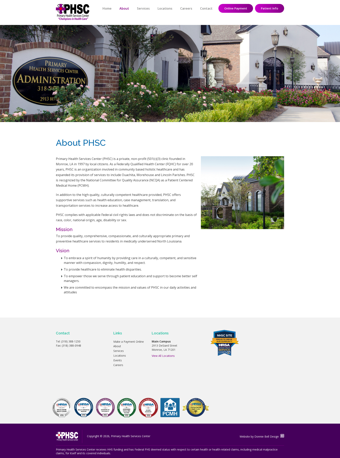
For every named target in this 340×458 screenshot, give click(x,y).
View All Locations (163, 356)
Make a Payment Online (128, 341)
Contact (206, 8)
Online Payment (235, 8)
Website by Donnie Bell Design (260, 436)
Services (143, 8)
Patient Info (269, 8)
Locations (165, 8)
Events (117, 360)
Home (107, 8)
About (124, 8)
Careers (186, 8)
